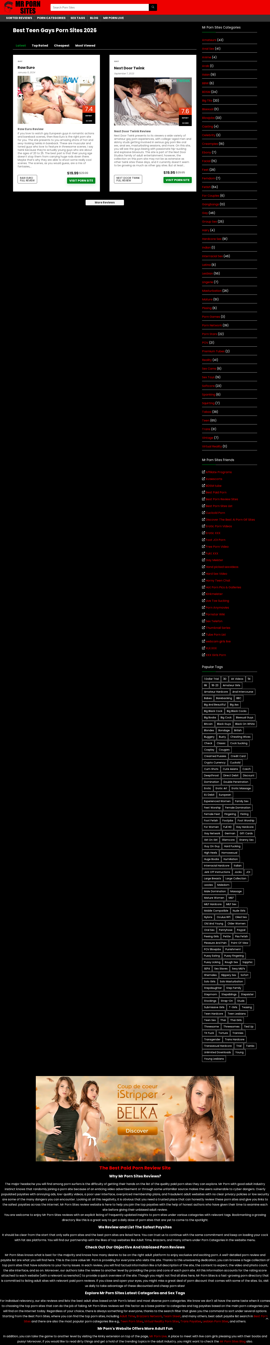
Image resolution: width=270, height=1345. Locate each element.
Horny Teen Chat (218, 580)
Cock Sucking (238, 743)
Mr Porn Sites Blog (233, 1341)
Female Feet (212, 814)
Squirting (208, 403)
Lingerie (207, 282)
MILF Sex (231, 904)
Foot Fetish (211, 820)
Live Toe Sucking (217, 601)
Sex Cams (209, 368)
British (238, 730)
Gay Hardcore (245, 827)
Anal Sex (208, 49)
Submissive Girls (214, 1007)
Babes (208, 698)
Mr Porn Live (158, 1336)
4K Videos (237, 679)
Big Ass (234, 704)
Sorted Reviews (19, 18)
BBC (238, 698)
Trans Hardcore (234, 1039)
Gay (20, 61)
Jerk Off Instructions (217, 872)
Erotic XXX (213, 533)
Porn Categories (51, 18)
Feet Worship (212, 807)
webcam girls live (218, 641)
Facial (206, 161)
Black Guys (224, 724)
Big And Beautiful (215, 704)
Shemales (210, 975)
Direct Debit (231, 775)
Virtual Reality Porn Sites (161, 1321)
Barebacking (224, 698)
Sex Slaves (221, 968)
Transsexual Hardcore (218, 1046)
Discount (248, 775)
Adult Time (127, 1316)
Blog (94, 18)
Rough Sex (231, 962)
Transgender (212, 1039)
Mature (207, 299)
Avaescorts (214, 479)
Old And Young (213, 923)
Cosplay (209, 750)
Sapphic (247, 962)
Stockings (210, 1001)
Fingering (230, 814)
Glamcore (228, 840)
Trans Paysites (190, 1321)
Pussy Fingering (234, 956)
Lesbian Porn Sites (215, 1321)
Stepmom (210, 994)
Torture (223, 1033)
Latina (206, 265)
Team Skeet (172, 1316)
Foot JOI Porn (215, 540)
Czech (246, 769)
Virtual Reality (212, 446)
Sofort (245, 975)
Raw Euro (26, 67)
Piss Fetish (241, 936)
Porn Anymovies (217, 607)
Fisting (244, 814)
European (225, 795)
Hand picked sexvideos (222, 567)
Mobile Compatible (216, 910)
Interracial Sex (212, 256)
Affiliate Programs (219, 472)
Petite (227, 936)
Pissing (207, 308)
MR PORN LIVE (113, 18)
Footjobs (227, 820)
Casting (207, 126)
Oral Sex (209, 930)
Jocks (238, 872)
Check (208, 743)
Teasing (247, 1007)
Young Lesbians (214, 1059)
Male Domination (215, 891)
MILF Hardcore (213, 904)
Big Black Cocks (236, 711)
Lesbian (207, 273)
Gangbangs (210, 204)
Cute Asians (230, 769)
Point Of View (239, 943)
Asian (206, 74)
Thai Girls (236, 1020)
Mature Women (214, 898)
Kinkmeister (214, 594)
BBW (205, 83)
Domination (211, 782)
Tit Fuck (209, 1033)
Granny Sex (246, 840)
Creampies (210, 144)
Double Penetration (236, 782)
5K (249, 679)
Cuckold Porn (215, 513)
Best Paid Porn (216, 492)
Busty (222, 737)
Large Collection (236, 878)
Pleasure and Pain (215, 943)
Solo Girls (209, 981)
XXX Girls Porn (216, 655)
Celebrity (208, 135)
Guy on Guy (212, 846)
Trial (239, 1046)
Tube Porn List (216, 634)
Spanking (208, 394)
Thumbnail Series (218, 628)
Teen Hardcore (213, 1014)
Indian (206, 247)
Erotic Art (221, 788)
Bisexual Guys (244, 717)
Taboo (206, 412)
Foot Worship (246, 820)
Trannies (237, 1033)
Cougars (224, 750)
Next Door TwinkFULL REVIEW (128, 179)
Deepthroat (211, 775)
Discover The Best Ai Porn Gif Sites (230, 520)
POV (205, 343)
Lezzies (208, 885)
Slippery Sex (228, 975)
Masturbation (212, 291)
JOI (248, 872)
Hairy (205, 230)
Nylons (208, 917)
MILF (231, 898)
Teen (205, 420)
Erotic (207, 788)
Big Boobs (210, 717)
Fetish (206, 187)
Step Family (233, 988)
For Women (211, 827)
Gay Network (212, 833)
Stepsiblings (229, 994)
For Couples (210, 196)
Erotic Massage (241, 788)
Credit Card (238, 756)
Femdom (208, 178)
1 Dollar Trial (211, 679)
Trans (206, 429)
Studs (240, 1001)
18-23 (215, 685)
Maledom (223, 885)
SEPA (207, 968)
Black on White (245, 724)
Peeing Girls (211, 936)
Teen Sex (210, 1020)
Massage (236, 891)
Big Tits (207, 100)
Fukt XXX (212, 553)
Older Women (237, 923)
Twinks (250, 1046)
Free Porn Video (217, 547)
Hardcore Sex (212, 239)
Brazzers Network (149, 1316)
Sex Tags (78, 18)
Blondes (209, 730)
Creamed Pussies (215, 756)
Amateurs (209, 40)
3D (224, 679)
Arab (205, 66)
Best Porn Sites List (219, 506)
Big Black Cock (213, 711)
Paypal (241, 930)
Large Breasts (212, 878)
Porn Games (211, 317)
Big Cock (226, 717)
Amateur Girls (231, 685)
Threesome (211, 1026)
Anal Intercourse (242, 692)
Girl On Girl (210, 840)
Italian (238, 865)
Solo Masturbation (231, 981)
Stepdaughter (213, 988)
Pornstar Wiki (215, 614)
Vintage (207, 438)
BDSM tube (214, 486)
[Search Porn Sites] (153, 7)
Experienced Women (217, 801)
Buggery (209, 737)
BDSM (206, 92)
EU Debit (209, 795)
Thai (223, 1020)
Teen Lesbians (237, 1014)
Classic (221, 743)
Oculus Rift (224, 917)
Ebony (206, 152)
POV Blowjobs (212, 949)
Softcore (208, 386)
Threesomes (231, 1026)
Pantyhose (226, 930)
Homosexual (229, 853)
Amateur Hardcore (216, 692)
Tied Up (248, 1026)
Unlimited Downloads (217, 1052)
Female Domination (238, 807)
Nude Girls (239, 910)
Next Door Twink (129, 68)
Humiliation (231, 859)
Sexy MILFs (238, 968)
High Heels (210, 853)
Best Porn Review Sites (222, 499)
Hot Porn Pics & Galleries (223, 587)
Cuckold (235, 762)
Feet (205, 170)
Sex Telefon (214, 621)
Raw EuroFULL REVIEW (27, 179)
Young (239, 1052)
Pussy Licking (212, 962)
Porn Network (212, 325)
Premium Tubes (213, 351)
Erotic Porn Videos (219, 526)
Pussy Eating (212, 956)
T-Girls (233, 1007)
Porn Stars (209, 334)
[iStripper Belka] (135, 1078)
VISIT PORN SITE (81, 180)
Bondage (224, 730)
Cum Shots (211, 769)
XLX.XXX (211, 648)
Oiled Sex (241, 917)
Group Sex (209, 221)
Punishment (233, 949)
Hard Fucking (232, 846)
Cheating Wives (240, 737)
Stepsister (247, 994)
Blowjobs (208, 118)
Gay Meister (214, 560)
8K (205, 685)
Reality (207, 360)
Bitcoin (208, 724)
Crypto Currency (215, 762)
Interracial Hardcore (216, 865)
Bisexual (207, 109)
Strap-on (227, 1001)
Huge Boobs (211, 859)
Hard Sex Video (216, 574)
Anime (206, 57)
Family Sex (242, 801)
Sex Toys (208, 377)
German (230, 833)
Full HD (227, 827)
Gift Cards (246, 833)
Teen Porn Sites (131, 1321)
